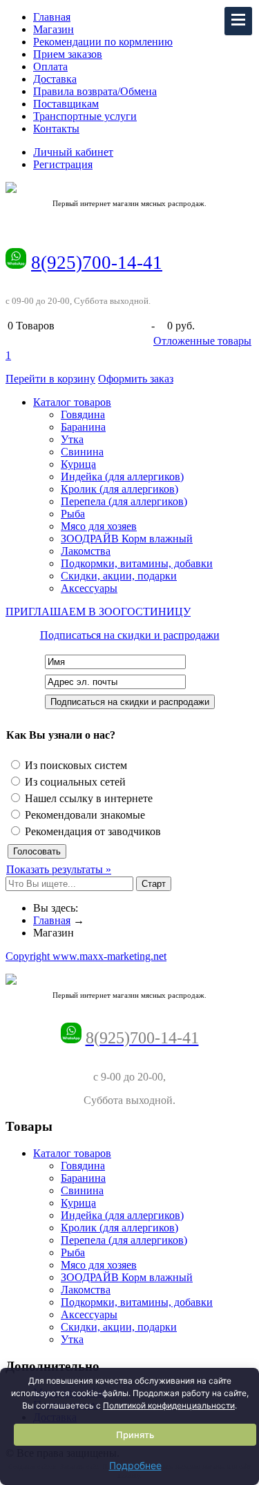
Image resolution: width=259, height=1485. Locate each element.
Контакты (56, 128)
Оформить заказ (135, 379)
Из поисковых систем (74, 765)
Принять (135, 1434)
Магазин (53, 29)
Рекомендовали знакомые (83, 815)
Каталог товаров (72, 402)
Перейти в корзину (50, 379)
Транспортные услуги (85, 116)
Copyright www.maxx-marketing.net (86, 956)
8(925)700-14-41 (96, 262)
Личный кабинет (73, 152)
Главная (51, 17)
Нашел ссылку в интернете (87, 798)
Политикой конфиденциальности (169, 1405)
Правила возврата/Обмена (95, 91)
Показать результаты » (58, 869)
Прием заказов (67, 54)
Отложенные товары (202, 341)
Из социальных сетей (74, 782)
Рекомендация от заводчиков (91, 831)
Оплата (50, 66)
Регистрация (63, 164)
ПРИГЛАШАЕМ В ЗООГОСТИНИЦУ (98, 611)
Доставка (55, 79)
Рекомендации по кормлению (103, 42)
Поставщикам (66, 104)
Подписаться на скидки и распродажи (130, 635)
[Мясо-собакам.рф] (129, 187)
